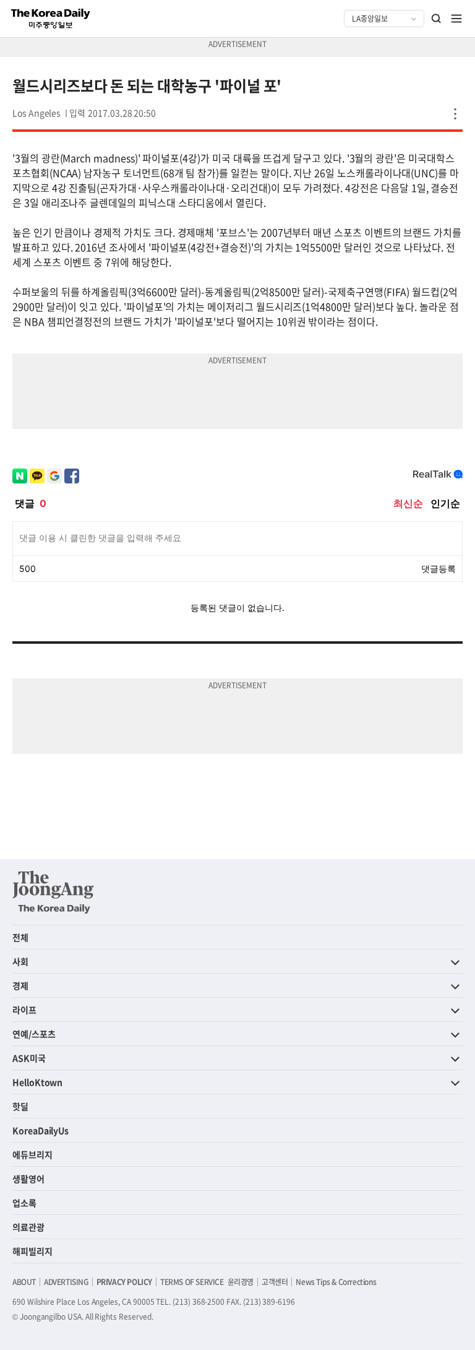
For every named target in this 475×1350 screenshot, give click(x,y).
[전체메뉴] (456, 18)
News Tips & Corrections (336, 1281)
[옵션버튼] (455, 113)
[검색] (436, 18)
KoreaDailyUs (40, 1130)
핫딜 (20, 1106)
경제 (20, 985)
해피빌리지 (32, 1251)
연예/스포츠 (34, 1034)
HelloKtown (37, 1082)
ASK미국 (29, 1058)
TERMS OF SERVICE (192, 1281)
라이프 (24, 1009)
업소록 (24, 1202)
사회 (20, 961)
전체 (20, 937)
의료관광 (28, 1227)
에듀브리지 (32, 1154)
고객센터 (275, 1281)
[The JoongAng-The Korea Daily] (53, 892)
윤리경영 (241, 1281)
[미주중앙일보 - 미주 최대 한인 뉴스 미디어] (50, 18)
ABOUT (24, 1281)
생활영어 (28, 1178)
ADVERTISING (66, 1281)
